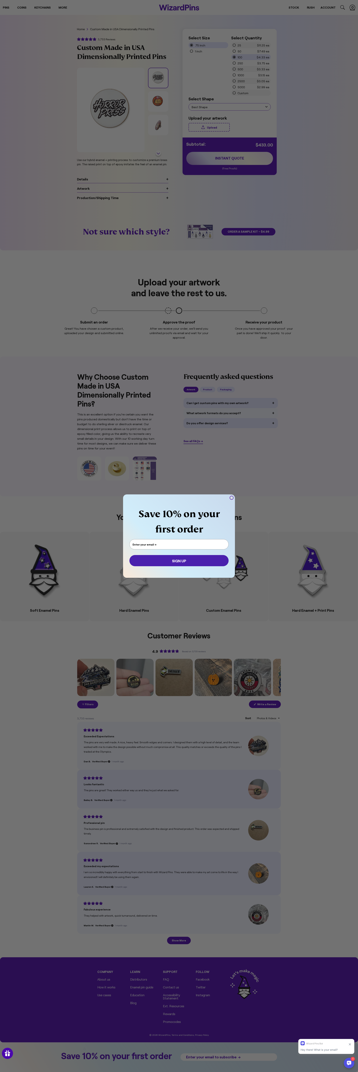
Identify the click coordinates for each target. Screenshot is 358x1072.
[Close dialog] (231, 498)
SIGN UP (179, 560)
